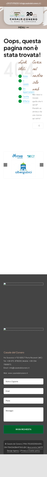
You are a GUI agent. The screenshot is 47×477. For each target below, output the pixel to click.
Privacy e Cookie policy (30, 451)
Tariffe (26, 96)
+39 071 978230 (12, 3)
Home (25, 76)
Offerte (26, 101)
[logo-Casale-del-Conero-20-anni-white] (23, 329)
